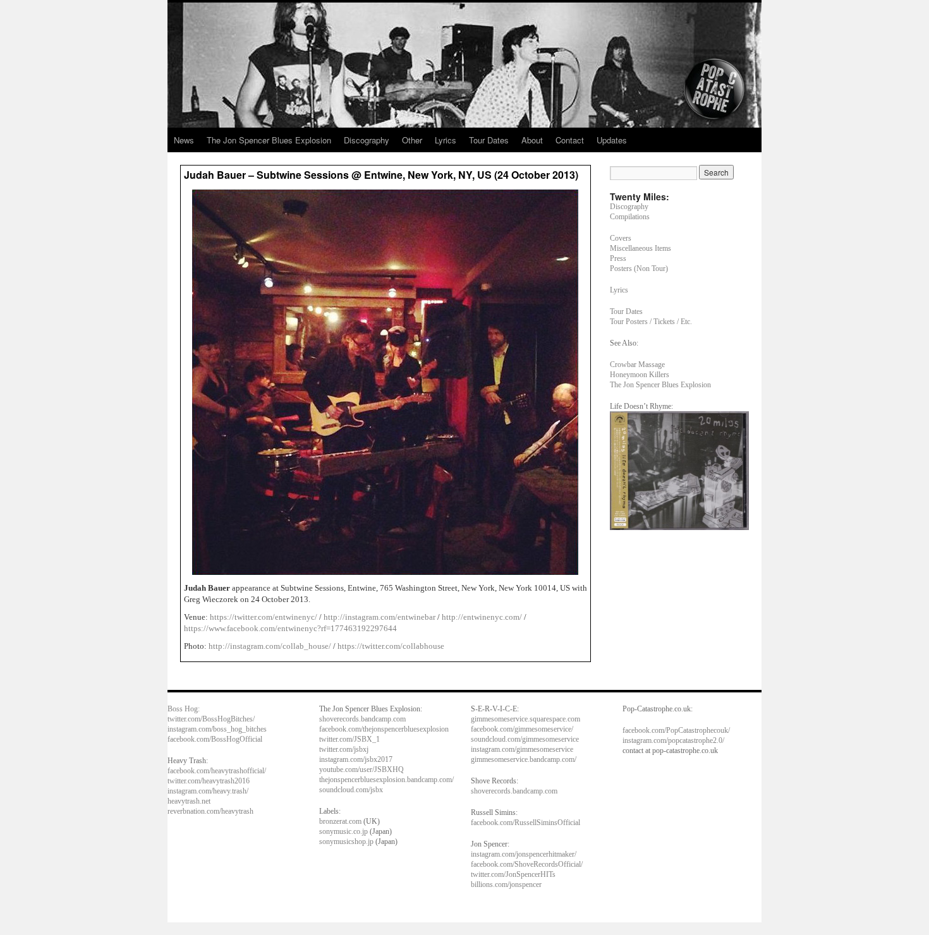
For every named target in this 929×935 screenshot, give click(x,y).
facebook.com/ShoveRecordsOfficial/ (527, 864)
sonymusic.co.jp (343, 831)
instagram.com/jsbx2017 (355, 759)
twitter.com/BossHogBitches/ (211, 719)
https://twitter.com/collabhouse (390, 646)
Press (618, 258)
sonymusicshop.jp (346, 841)
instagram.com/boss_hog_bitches (217, 729)
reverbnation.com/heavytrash (210, 811)
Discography (366, 140)
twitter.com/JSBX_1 (349, 739)
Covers (620, 238)
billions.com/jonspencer (506, 884)
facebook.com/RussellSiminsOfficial (525, 822)
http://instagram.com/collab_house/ (270, 646)
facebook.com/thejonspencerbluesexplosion (384, 729)
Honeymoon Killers (639, 374)
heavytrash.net (188, 801)
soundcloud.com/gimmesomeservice (525, 739)
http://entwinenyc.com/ (482, 617)
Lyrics (445, 140)
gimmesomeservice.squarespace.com (525, 719)
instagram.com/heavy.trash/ (207, 791)
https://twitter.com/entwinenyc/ (263, 617)
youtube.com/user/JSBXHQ (361, 769)
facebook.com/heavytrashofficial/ (216, 770)
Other (412, 140)
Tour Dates (489, 140)
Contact (570, 140)
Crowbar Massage (637, 364)
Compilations (630, 216)
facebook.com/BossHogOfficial (214, 739)
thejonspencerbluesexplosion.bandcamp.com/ (386, 779)
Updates (612, 140)
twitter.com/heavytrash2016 (208, 780)
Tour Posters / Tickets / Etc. (651, 321)
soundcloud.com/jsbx (351, 789)
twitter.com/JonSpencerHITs (513, 874)
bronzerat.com (340, 821)
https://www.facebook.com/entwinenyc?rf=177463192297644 (290, 628)
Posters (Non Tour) (639, 268)
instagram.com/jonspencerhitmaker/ (523, 854)
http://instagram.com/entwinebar (379, 617)
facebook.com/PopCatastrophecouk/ (676, 730)
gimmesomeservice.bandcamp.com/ (523, 759)
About (532, 140)
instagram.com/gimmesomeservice (522, 749)
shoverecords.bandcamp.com (362, 719)
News (184, 140)
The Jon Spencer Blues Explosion (269, 140)
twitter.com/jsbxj (343, 749)
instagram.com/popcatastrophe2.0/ (673, 740)
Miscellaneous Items (640, 248)
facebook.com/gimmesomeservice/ (522, 729)
